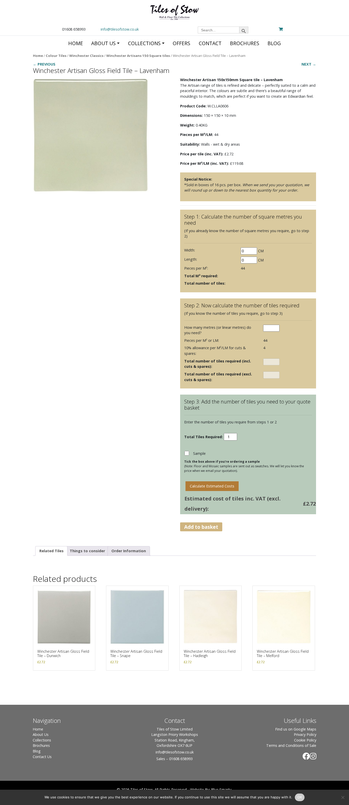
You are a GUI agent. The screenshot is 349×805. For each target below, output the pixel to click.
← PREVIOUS (44, 64)
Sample (199, 453)
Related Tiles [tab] (51, 550)
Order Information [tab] (128, 550)
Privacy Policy (305, 734)
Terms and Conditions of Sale (291, 745)
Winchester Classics (86, 55)
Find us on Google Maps (295, 729)
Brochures (41, 745)
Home (38, 55)
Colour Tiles (56, 55)
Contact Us (42, 756)
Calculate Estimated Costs (212, 486)
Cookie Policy (305, 740)
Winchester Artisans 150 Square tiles (138, 55)
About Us (41, 734)
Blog (37, 751)
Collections (42, 740)
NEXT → (308, 64)
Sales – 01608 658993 (174, 758)
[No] (342, 797)
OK (299, 797)
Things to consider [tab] (87, 550)
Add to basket (201, 526)
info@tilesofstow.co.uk (120, 29)
